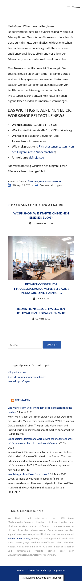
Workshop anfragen (19, 381)
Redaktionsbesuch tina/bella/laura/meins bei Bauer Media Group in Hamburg (41, 288)
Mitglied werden (17, 372)
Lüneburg (32, 181)
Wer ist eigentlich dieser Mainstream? (28, 474)
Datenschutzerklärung (39, 570)
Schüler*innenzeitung (19, 538)
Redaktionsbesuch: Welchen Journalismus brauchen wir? (41, 311)
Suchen (52, 344)
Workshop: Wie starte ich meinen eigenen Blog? (41, 215)
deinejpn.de (36, 157)
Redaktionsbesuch (50, 181)
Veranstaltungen (51, 185)
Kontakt (21, 570)
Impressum (59, 570)
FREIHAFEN (23, 400)
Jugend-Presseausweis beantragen (27, 376)
